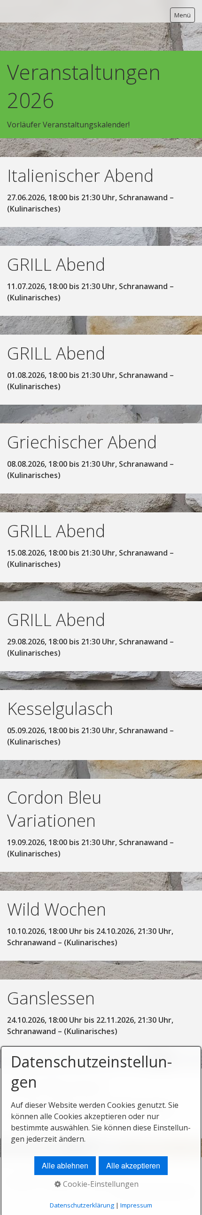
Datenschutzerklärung (82, 1205)
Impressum (136, 1205)
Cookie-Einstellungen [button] (100, 1184)
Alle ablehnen (65, 1165)
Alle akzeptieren (133, 1165)
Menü (182, 15)
